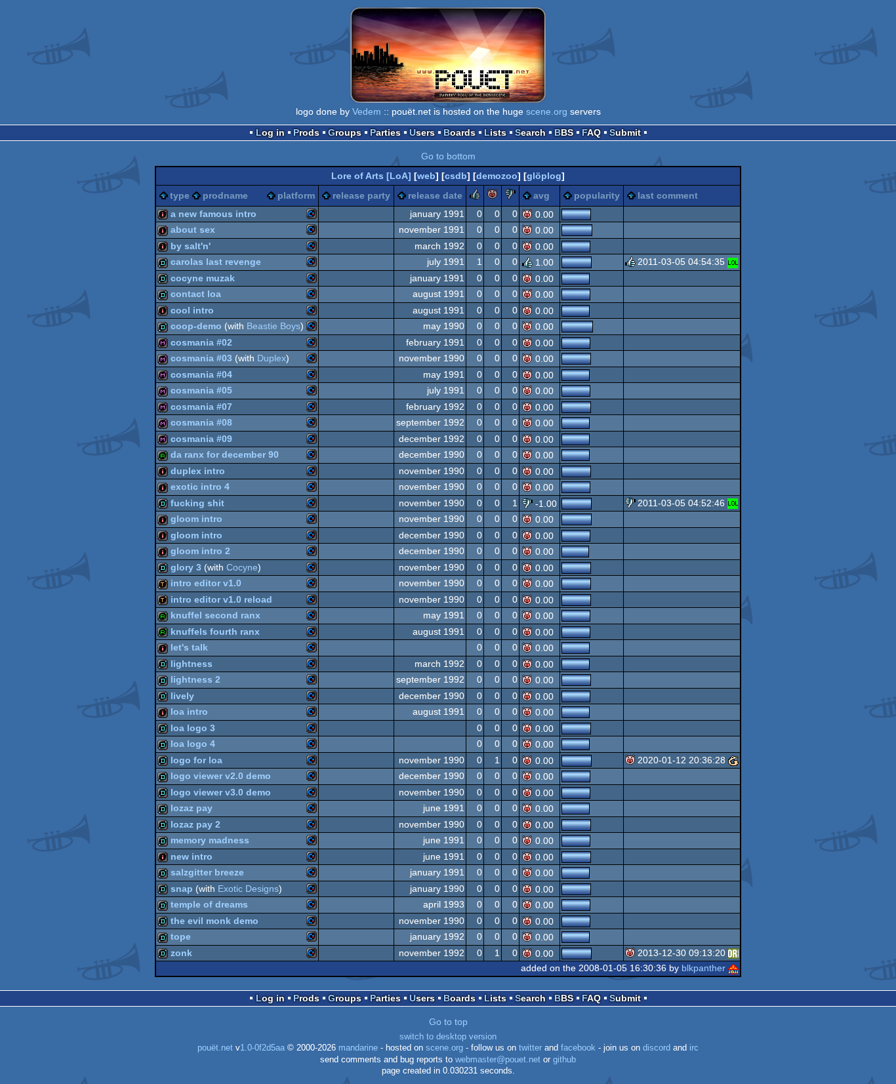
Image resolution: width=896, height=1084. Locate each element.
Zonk (181, 953)
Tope (181, 936)
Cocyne (242, 567)
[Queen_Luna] (732, 261)
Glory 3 (186, 567)
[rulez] (475, 196)
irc (694, 1048)
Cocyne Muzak (203, 278)
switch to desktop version (448, 1036)
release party (361, 195)
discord (656, 1048)
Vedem (366, 111)
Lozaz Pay (192, 808)
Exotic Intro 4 (200, 486)
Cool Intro (192, 310)
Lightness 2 (195, 679)
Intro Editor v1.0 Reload (221, 599)
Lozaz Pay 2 (195, 824)
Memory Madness (210, 840)
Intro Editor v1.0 (206, 583)
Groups (344, 132)
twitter (530, 1048)
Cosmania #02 (201, 342)
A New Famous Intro (213, 214)
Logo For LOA (196, 760)
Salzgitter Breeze (207, 872)
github (564, 1059)
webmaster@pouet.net (497, 1059)
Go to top (448, 1021)
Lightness (192, 663)
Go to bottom (448, 156)
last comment (668, 195)
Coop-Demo (196, 326)
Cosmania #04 (201, 374)
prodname (225, 195)
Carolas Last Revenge (216, 261)
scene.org (546, 111)
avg (541, 195)
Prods (306, 132)
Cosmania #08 (201, 422)
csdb (456, 176)
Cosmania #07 (201, 406)
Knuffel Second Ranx (215, 615)
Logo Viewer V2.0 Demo (221, 776)
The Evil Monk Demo (214, 920)
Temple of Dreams (209, 904)
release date (435, 195)
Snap (182, 888)
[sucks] (510, 196)
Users (422, 132)
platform (296, 195)
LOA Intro (189, 711)
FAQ (591, 132)
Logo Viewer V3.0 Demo (221, 792)
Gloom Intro (196, 518)
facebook (578, 1048)
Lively (182, 696)
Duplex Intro (198, 471)
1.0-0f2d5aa (262, 1048)
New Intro (192, 856)
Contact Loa (196, 294)
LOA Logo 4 (193, 743)
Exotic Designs (248, 888)
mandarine (358, 1048)
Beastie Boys (273, 326)
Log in (270, 132)
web (426, 176)
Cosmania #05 (201, 390)
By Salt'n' (191, 246)
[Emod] (733, 760)
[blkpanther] (733, 968)
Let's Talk (189, 647)
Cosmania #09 (201, 438)
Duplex (271, 358)
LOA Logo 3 (193, 728)
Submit (625, 132)
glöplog (544, 176)
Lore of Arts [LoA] (371, 176)
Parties (385, 132)
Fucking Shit (197, 503)
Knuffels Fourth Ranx (215, 631)
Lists (495, 132)
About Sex (193, 229)
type (180, 195)
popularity (597, 195)
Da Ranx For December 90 (225, 454)
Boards (459, 132)
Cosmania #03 (201, 358)
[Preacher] (733, 953)
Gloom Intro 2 (200, 551)
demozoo (497, 176)
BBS (563, 132)
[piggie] (492, 196)
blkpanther (703, 968)
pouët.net (215, 1048)
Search (530, 132)
